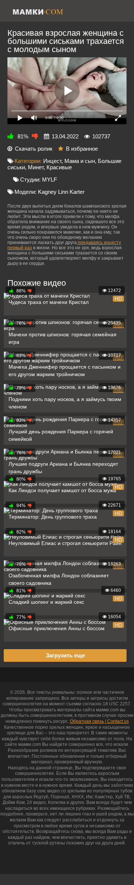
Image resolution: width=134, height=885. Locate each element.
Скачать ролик (33, 148)
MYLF (49, 179)
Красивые (59, 167)
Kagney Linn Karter (61, 192)
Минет (36, 167)
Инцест (52, 161)
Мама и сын (79, 161)
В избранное (82, 148)
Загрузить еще (65, 655)
